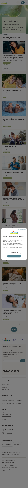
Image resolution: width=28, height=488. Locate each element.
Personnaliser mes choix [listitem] (14, 252)
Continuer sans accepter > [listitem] (21, 229)
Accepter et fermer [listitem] (14, 256)
